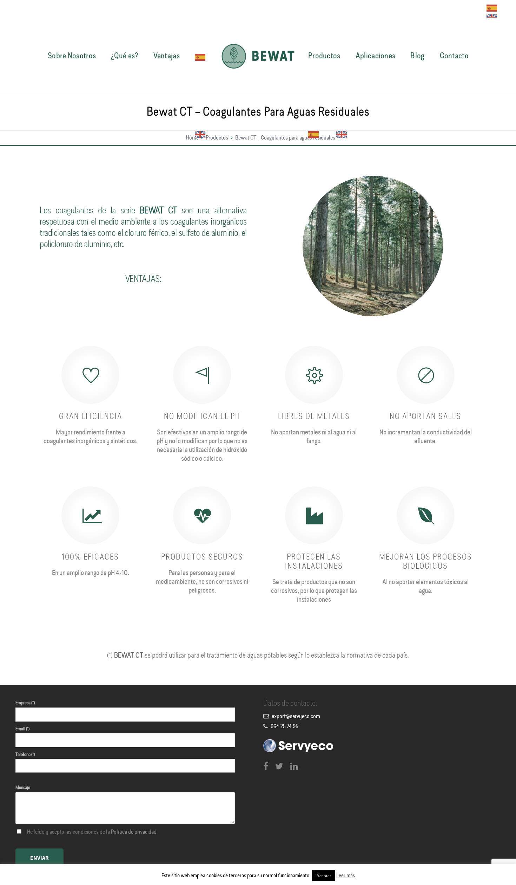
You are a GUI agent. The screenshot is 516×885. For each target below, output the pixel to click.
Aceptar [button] (323, 875)
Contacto (454, 56)
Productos (324, 56)
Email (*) (22, 729)
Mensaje (22, 788)
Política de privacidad (134, 832)
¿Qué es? (124, 56)
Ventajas (166, 56)
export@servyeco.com (296, 716)
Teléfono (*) (25, 754)
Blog (417, 56)
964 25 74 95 (284, 727)
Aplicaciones (376, 56)
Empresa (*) (25, 703)
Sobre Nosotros (72, 56)
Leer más (345, 876)
